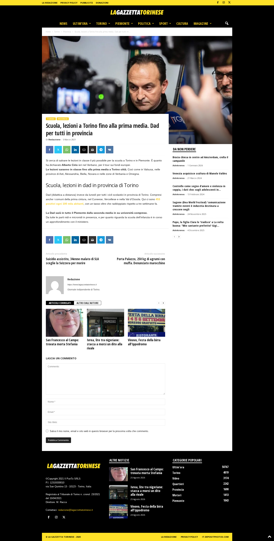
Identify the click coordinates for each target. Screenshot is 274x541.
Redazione (54, 139)
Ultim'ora (178, 467)
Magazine (201, 23)
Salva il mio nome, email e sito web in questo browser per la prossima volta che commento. (99, 431)
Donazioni (102, 2)
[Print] (92, 149)
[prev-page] (159, 303)
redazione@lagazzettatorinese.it (75, 510)
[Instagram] (223, 2)
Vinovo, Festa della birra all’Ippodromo (144, 342)
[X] (229, 2)
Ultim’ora (80, 23)
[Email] (84, 149)
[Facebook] (218, 2)
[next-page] (163, 303)
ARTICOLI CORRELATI (60, 303)
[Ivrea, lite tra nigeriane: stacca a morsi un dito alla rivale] (105, 323)
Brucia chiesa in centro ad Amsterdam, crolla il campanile (200, 159)
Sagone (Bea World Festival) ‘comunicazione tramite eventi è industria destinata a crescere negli (199, 205)
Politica (144, 23)
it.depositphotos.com (215, 536)
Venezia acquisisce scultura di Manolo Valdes (200, 173)
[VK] (109, 149)
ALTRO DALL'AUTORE (87, 303)
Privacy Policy (68, 2)
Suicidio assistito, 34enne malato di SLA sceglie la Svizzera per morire (72, 261)
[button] (227, 23)
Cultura (182, 23)
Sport (163, 23)
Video (175, 478)
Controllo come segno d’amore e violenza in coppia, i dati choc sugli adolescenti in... (199, 187)
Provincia (67, 31)
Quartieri (178, 484)
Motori (176, 495)
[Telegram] (101, 149)
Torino (101, 23)
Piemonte (122, 23)
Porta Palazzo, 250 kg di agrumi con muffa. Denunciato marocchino (141, 261)
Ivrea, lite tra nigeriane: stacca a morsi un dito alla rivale (104, 344)
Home (48, 31)
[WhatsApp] (66, 149)
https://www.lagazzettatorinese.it (82, 284)
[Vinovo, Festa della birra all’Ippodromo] (146, 323)
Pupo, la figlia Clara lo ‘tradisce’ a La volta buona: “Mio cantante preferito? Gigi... (198, 223)
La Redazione (49, 2)
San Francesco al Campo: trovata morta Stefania (62, 342)
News (63, 23)
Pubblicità (86, 2)
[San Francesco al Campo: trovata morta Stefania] (64, 323)
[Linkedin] (75, 149)
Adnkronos (179, 165)
